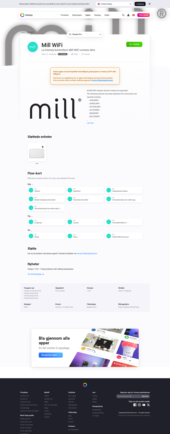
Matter (94, 402)
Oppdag (97, 15)
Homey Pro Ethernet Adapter (29, 411)
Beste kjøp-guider (27, 415)
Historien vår (48, 399)
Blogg (46, 408)
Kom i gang (72, 396)
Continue (140, 4)
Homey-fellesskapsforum (87, 253)
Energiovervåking (98, 413)
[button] (114, 4)
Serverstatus (72, 408)
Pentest (70, 422)
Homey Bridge (24, 408)
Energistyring (96, 410)
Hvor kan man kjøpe (50, 405)
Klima (26, 307)
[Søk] (123, 15)
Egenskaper (77, 15)
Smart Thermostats (26, 425)
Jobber (46, 396)
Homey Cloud (24, 396)
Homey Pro (23, 399)
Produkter (65, 15)
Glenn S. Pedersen (124, 291)
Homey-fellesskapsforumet (102, 80)
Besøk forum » (92, 307)
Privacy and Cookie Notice (127, 415)
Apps (23, 32)
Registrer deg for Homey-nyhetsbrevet (135, 392)
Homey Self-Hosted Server (29, 405)
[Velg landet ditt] (133, 15)
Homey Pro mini (25, 402)
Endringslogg (72, 405)
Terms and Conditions (143, 415)
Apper (88, 15)
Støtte (106, 15)
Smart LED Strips (25, 428)
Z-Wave (94, 396)
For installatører (73, 430)
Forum (70, 419)
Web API (71, 402)
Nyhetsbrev (48, 414)
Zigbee (94, 399)
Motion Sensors (25, 419)
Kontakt (46, 417)
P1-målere (95, 416)
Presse (46, 411)
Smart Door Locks (26, 422)
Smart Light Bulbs (26, 431)
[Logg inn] (128, 15)
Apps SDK (71, 399)
